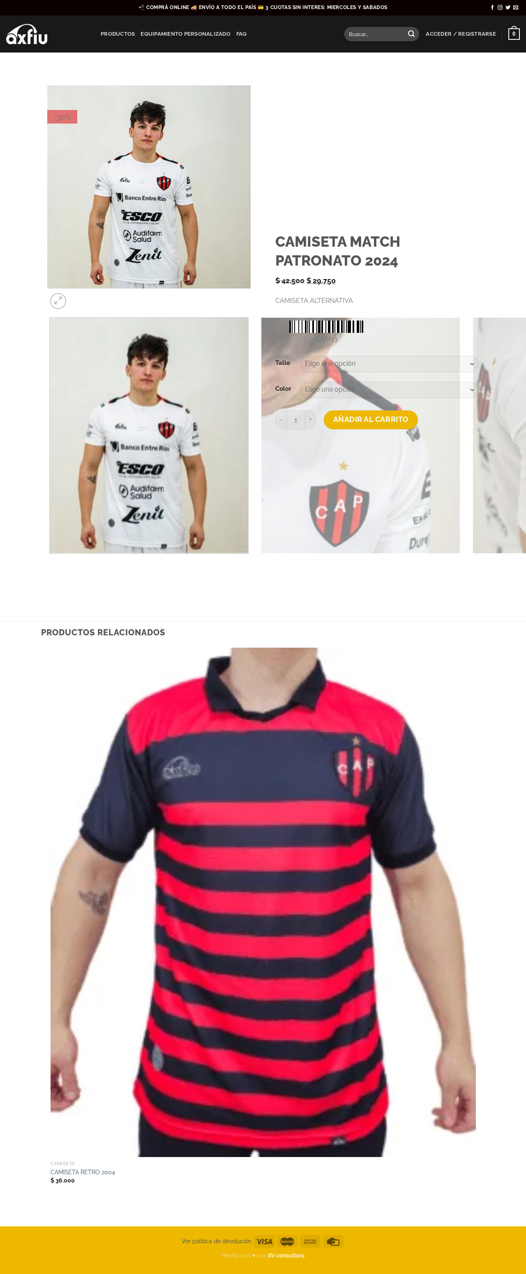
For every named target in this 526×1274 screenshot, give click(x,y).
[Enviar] (411, 34)
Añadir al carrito (371, 419)
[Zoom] (58, 301)
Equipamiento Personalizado (186, 34)
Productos (118, 34)
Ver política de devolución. (217, 1240)
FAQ (241, 34)
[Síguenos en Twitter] (507, 8)
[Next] (78, 297)
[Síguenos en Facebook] (492, 8)
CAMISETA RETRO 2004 (83, 1172)
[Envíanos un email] (515, 8)
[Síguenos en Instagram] (500, 8)
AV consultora (286, 1255)
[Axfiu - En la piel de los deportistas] (47, 34)
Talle (282, 363)
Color (283, 388)
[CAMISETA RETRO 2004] (263, 902)
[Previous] (51, 562)
